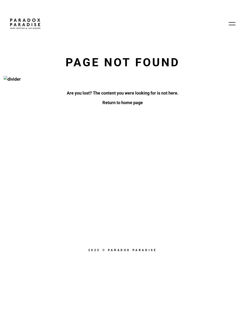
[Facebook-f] (122, 261)
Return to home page (122, 102)
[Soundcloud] (98, 261)
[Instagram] (147, 261)
